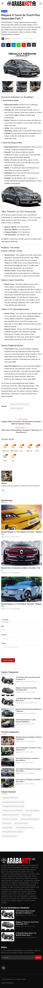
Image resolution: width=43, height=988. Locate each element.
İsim (2, 626)
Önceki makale (23, 419)
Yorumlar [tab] (5, 620)
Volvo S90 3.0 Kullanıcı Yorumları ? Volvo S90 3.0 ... (28, 759)
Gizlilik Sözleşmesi (7, 983)
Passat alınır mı (26, 815)
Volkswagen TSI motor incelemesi (12, 810)
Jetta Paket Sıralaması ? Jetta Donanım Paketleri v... (26, 721)
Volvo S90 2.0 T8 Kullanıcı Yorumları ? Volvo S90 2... (29, 770)
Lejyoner (4, 483)
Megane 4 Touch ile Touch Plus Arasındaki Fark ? (26, 689)
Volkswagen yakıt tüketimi (10, 798)
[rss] (3, 968)
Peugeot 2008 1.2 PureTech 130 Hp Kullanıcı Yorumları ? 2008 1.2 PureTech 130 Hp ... (21, 423)
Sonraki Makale (20, 428)
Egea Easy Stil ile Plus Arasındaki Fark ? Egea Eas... (28, 710)
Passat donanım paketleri (10, 819)
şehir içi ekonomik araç (21, 823)
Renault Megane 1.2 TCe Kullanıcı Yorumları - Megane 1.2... (21, 533)
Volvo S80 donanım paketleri (24, 827)
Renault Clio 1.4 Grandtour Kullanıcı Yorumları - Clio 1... (20, 569)
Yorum (3, 643)
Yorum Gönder (8, 660)
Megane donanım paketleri (10, 815)
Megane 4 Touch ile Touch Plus (20, 404)
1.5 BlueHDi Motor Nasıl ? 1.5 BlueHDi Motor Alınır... (28, 699)
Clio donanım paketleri (32, 810)
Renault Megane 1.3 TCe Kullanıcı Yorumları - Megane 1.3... (21, 605)
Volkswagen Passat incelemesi (30, 819)
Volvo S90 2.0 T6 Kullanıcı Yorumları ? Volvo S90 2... (29, 780)
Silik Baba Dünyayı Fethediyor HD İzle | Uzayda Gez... (29, 738)
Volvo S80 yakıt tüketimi (9, 836)
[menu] (2, 3)
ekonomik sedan (7, 827)
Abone (38, 957)
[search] (40, 3)
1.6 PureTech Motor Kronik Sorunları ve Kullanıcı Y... (28, 678)
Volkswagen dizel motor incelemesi (12, 832)
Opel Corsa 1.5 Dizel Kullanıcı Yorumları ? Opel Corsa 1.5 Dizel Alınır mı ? (21, 431)
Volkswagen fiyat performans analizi (13, 806)
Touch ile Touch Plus (17, 408)
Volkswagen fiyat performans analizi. (13, 802)
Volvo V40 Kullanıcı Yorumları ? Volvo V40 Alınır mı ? (28, 749)
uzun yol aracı (6, 823)
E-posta (3, 635)
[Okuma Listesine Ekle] (34, 45)
